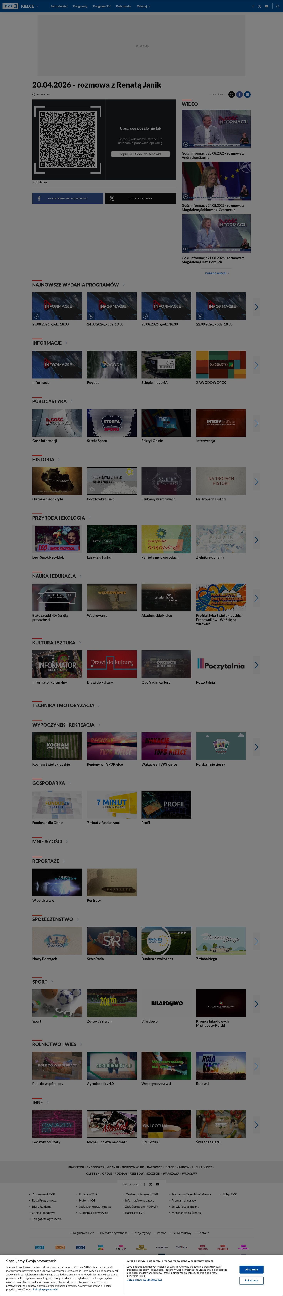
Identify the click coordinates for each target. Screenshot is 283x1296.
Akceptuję (251, 1269)
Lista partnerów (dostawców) (144, 1279)
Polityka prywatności (45, 1289)
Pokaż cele (251, 1280)
